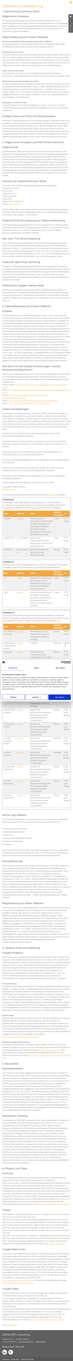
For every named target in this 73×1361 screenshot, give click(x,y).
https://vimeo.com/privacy (54, 1244)
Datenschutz (15, 1359)
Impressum (5, 1359)
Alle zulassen (59, 697)
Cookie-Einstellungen (27, 1359)
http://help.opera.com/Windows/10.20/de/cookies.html (29, 403)
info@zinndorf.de (14, 204)
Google (19, 578)
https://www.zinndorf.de (26, 1342)
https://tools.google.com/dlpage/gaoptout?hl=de (20, 1037)
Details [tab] (36, 668)
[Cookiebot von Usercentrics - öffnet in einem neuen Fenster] (62, 662)
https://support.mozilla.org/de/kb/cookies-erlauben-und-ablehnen (33, 401)
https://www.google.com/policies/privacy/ (18, 1283)
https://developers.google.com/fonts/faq (17, 1280)
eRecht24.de (12, 1325)
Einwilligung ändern (9, 489)
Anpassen (35, 697)
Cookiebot (53, 495)
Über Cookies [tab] (60, 668)
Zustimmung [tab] (12, 668)
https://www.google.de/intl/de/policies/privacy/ (46, 1320)
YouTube (20, 518)
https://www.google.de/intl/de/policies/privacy (51, 1204)
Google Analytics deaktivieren (50, 1050)
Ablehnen (13, 697)
